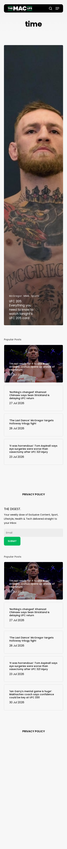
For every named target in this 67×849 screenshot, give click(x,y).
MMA (26, 295)
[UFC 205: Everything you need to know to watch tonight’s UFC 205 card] (33, 185)
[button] (57, 8)
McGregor (15, 295)
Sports (35, 295)
